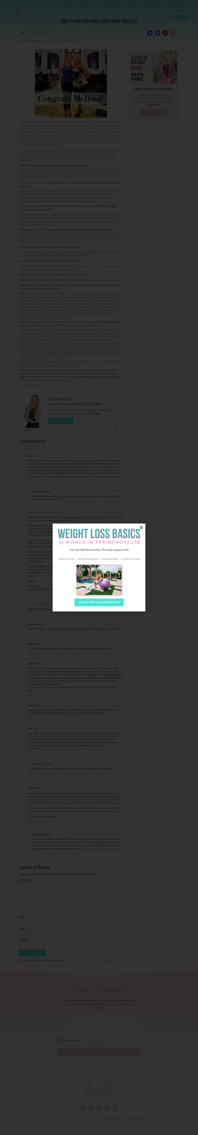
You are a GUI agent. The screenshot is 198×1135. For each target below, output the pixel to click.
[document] (99, 567)
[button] (141, 527)
